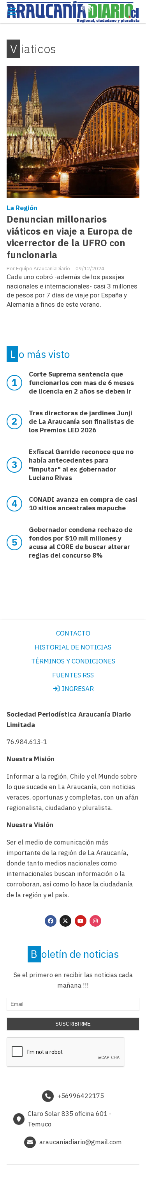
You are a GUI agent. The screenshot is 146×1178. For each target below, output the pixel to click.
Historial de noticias (73, 647)
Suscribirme (73, 1024)
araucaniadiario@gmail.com (80, 1142)
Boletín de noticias (75, 953)
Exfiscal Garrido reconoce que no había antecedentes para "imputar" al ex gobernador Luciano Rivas (81, 464)
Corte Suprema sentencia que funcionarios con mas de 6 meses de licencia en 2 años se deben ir (81, 383)
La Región (22, 208)
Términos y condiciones (73, 661)
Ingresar (77, 688)
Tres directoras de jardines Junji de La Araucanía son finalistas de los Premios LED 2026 (81, 421)
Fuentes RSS (73, 675)
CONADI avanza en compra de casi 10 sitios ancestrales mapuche (83, 503)
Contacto (73, 633)
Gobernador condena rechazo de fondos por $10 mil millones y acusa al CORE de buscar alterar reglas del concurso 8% (80, 542)
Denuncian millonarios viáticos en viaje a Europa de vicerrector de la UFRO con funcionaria (70, 237)
